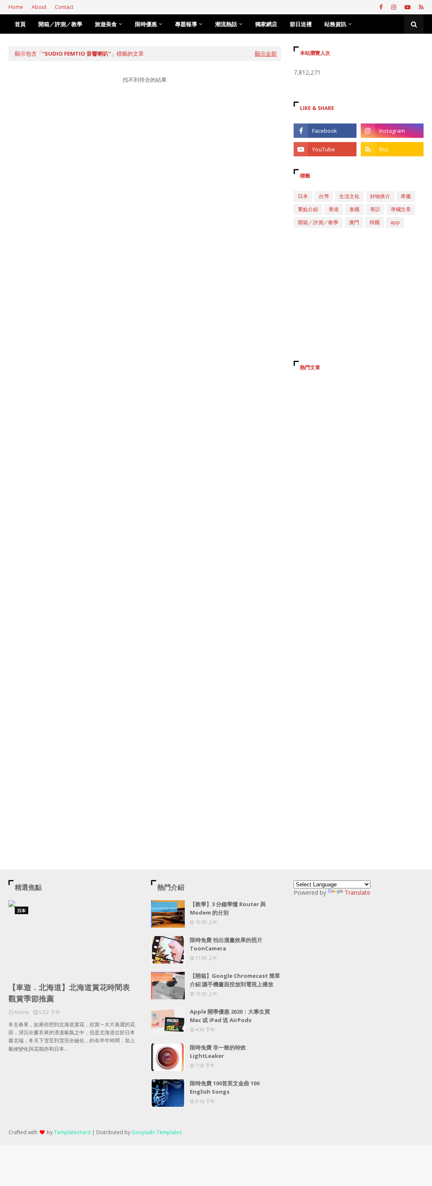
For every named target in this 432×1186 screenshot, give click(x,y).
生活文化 (349, 196)
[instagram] (393, 7)
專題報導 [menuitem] (186, 24)
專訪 (375, 209)
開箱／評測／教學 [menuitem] (60, 24)
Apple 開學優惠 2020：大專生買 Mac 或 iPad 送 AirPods (230, 1016)
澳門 (354, 222)
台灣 (324, 196)
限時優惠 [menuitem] (146, 24)
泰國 (354, 209)
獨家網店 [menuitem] (266, 24)
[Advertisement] (144, 170)
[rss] (420, 7)
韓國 (375, 222)
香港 (334, 209)
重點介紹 (308, 209)
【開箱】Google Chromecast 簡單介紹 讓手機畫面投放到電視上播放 (235, 980)
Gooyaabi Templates (157, 1132)
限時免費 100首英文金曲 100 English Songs (224, 1087)
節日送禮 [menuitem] (301, 24)
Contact (64, 7)
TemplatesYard (72, 1132)
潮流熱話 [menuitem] (226, 24)
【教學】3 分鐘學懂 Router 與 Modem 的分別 (228, 908)
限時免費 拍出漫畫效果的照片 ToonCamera (226, 944)
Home (15, 7)
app (395, 222)
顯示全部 (266, 53)
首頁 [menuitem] (20, 24)
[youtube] (407, 7)
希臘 (406, 196)
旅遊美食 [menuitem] (106, 24)
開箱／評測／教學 (318, 222)
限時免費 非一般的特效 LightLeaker (218, 1052)
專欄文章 (401, 209)
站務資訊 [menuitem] (335, 24)
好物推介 (380, 196)
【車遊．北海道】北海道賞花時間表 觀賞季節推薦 (69, 993)
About (39, 7)
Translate (357, 892)
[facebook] (381, 7)
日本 (303, 196)
